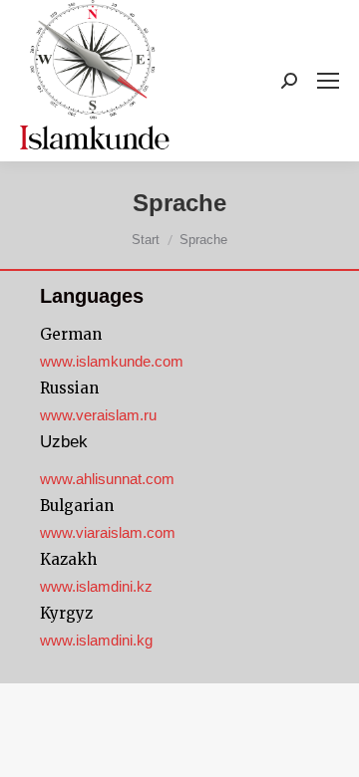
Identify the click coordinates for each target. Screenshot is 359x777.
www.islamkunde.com (111, 361)
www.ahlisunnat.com (107, 478)
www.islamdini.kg (96, 640)
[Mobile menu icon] (328, 81)
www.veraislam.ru (98, 414)
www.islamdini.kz (96, 586)
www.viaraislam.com (108, 532)
